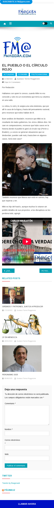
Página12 (9, 490)
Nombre (9, 429)
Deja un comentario (12, 82)
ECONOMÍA (22, 74)
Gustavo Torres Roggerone (28, 79)
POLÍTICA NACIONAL (39, 74)
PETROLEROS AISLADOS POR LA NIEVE (47, 271)
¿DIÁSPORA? (10, 271)
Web (7, 454)
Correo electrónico (12, 441)
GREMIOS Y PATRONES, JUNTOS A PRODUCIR (22, 306)
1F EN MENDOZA (9, 337)
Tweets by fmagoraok (11, 483)
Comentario (10, 403)
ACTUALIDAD (9, 74)
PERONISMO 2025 (10, 375)
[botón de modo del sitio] (44, 23)
